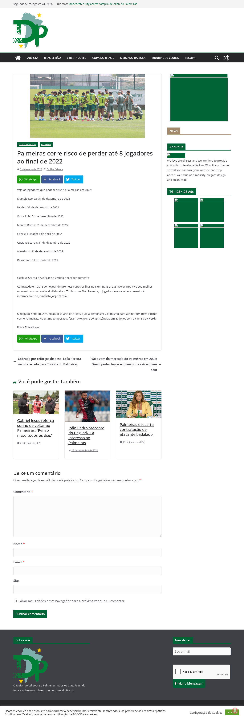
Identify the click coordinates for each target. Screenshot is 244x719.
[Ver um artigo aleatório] (226, 57)
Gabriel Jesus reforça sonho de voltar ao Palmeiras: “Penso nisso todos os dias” (35, 428)
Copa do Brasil (103, 58)
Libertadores (76, 58)
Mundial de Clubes (165, 58)
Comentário (23, 492)
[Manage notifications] (235, 711)
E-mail (19, 562)
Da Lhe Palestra (55, 169)
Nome (19, 544)
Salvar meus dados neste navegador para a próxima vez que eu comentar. (71, 601)
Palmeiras (46, 144)
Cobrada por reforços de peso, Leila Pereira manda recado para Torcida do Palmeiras (49, 361)
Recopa (190, 58)
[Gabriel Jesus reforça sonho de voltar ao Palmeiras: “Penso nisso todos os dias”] (36, 393)
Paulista (32, 58)
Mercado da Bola (132, 58)
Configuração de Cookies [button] (206, 712)
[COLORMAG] (176, 156)
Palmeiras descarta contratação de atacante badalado (137, 429)
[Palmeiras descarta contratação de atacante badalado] (138, 393)
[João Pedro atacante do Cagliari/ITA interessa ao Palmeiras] (87, 393)
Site (16, 581)
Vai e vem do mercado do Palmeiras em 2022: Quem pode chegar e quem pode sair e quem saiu (124, 364)
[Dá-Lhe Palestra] (17, 57)
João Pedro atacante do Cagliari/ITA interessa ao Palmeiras (86, 435)
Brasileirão (52, 58)
